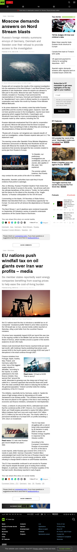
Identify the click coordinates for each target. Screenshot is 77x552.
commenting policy (21, 236)
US (30, 230)
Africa (4, 534)
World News (11, 16)
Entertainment (24, 529)
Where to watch (43, 529)
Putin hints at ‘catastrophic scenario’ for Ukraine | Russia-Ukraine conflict (39, 10)
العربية (3, 514)
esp (7, 514)
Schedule (41, 531)
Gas (11, 227)
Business (5, 531)
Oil (33, 483)
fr (15, 514)
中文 (20, 514)
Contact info (60, 534)
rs (17, 514)
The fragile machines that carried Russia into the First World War (62, 185)
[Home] (2, 2)
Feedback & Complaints (64, 536)
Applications (42, 526)
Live (39, 524)
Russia (36, 227)
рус (10, 514)
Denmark (5, 227)
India (3, 536)
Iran (29, 483)
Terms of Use (61, 524)
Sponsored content (44, 534)
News (3, 524)
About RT (59, 529)
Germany (18, 227)
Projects (22, 534)
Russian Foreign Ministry (11, 230)
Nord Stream (27, 227)
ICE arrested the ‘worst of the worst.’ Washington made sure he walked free (63, 140)
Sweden (25, 230)
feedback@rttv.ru (33, 238)
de (13, 514)
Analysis (23, 524)
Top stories (56, 17)
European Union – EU (10, 483)
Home (4, 16)
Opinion (22, 526)
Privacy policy (61, 526)
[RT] (30, 514)
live (9, 2)
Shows (22, 531)
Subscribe (61, 111)
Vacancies (60, 539)
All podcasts (71, 195)
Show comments (26, 245)
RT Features (57, 121)
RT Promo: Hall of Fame (64, 531)
